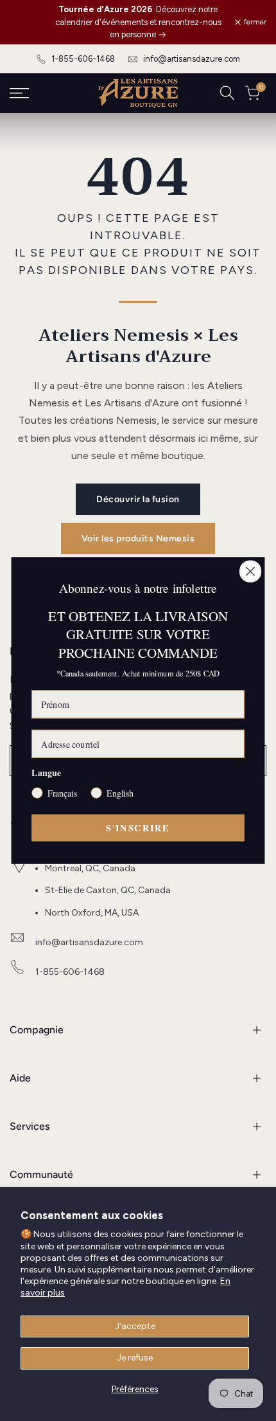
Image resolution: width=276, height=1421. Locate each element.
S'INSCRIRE (137, 827)
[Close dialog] (251, 571)
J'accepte (135, 1326)
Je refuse (135, 1357)
